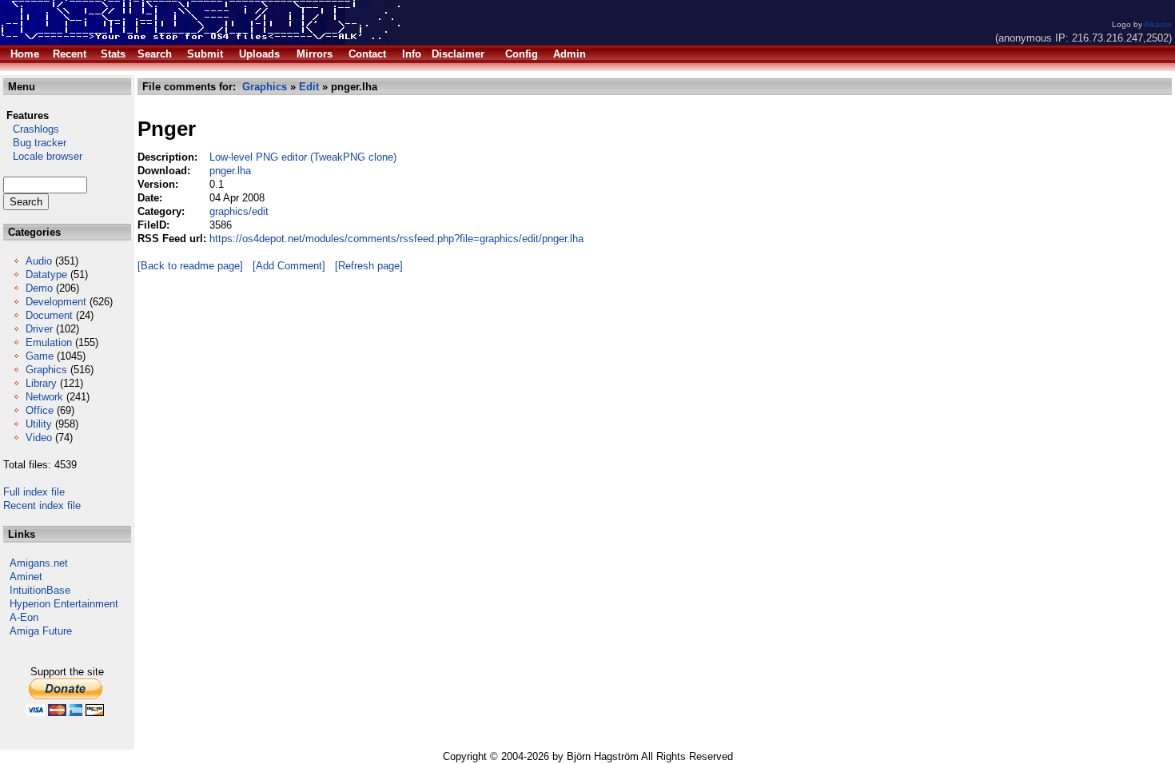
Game (40, 356)
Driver (39, 329)
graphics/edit (239, 211)
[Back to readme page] (190, 266)
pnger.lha (230, 171)
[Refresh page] (369, 266)
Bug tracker (34, 143)
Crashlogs (31, 129)
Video (39, 438)
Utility (39, 424)
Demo (39, 288)
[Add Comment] (289, 266)
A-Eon (24, 617)
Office (40, 410)
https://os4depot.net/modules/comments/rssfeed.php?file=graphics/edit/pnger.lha (396, 239)
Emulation (49, 342)
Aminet (26, 577)
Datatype (46, 275)
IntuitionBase (40, 590)
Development (56, 302)
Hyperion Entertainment (64, 604)
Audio (39, 261)
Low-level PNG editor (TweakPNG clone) (302, 157)
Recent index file (42, 505)
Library (41, 383)
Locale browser (42, 156)
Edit (309, 87)
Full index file (34, 492)
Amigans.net (39, 563)
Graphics (46, 370)
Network (44, 397)
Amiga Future (41, 631)
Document (49, 315)
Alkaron (1158, 24)
